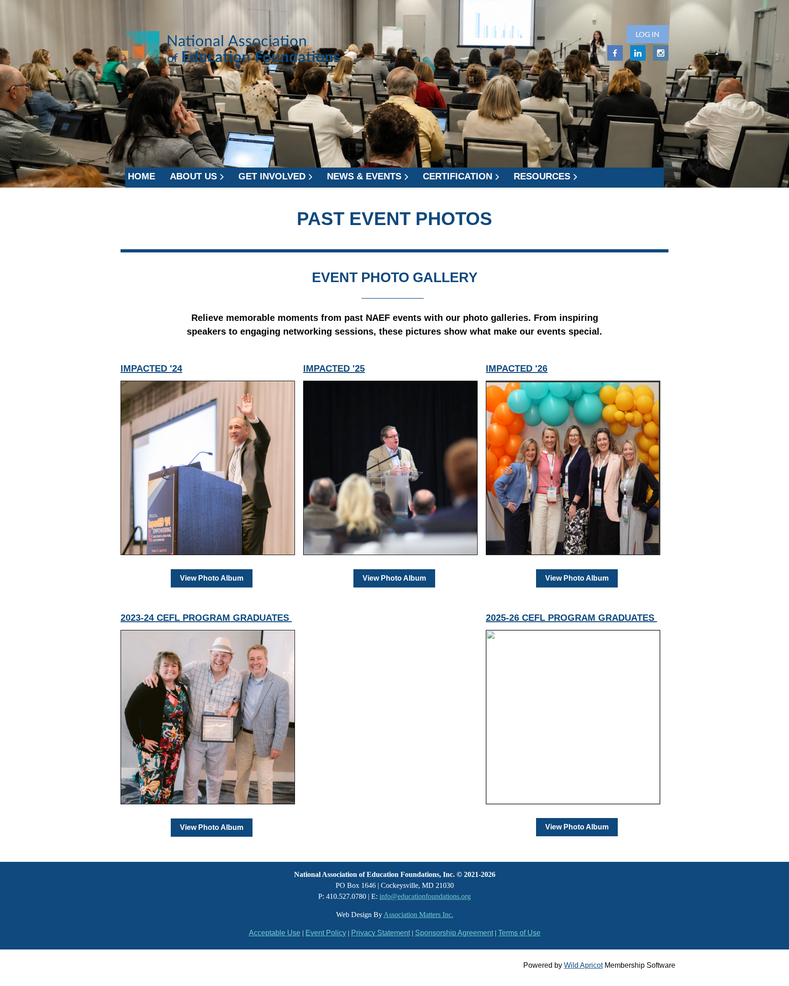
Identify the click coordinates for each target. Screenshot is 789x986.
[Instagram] (660, 53)
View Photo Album (211, 578)
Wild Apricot (583, 965)
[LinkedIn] (638, 53)
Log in (647, 34)
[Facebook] (615, 53)
